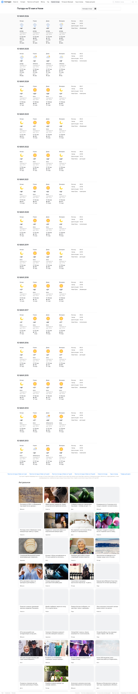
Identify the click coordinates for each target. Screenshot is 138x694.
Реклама (13, 693)
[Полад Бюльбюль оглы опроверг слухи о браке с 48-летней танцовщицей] (107, 627)
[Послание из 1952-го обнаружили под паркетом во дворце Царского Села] (31, 499)
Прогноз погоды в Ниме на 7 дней (62, 474)
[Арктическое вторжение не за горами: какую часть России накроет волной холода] (107, 550)
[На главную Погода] (7, 2)
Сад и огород (114, 474)
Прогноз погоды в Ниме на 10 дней (85, 474)
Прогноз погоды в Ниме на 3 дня (17, 474)
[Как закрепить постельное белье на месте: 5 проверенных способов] (82, 524)
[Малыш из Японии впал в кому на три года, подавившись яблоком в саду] (107, 678)
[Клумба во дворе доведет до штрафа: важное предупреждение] (56, 678)
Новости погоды (102, 474)
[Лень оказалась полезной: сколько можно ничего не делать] (107, 601)
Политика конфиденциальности (88, 693)
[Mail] (2, 2)
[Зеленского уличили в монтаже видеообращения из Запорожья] (82, 678)
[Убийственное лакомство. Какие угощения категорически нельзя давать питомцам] (56, 499)
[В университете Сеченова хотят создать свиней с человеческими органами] (107, 499)
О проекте (77, 693)
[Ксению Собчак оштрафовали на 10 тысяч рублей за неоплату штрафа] (56, 550)
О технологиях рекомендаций (104, 693)
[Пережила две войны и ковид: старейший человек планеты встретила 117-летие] (82, 550)
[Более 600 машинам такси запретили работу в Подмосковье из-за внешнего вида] (107, 652)
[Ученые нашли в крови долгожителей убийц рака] (56, 576)
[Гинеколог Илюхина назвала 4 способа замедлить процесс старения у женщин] (56, 627)
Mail (2, 693)
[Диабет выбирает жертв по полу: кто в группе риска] (56, 601)
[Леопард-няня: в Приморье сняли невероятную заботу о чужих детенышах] (31, 524)
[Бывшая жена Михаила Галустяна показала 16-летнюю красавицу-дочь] (107, 576)
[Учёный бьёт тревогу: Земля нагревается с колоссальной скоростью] (82, 627)
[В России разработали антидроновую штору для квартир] (31, 627)
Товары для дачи (125, 474)
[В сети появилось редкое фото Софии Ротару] (82, 652)
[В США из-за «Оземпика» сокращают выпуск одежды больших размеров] (56, 652)
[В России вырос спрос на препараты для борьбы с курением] (31, 576)
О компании (7, 693)
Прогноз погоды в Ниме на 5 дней (39, 474)
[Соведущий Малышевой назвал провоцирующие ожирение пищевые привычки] (31, 550)
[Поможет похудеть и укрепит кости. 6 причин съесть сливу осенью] (107, 524)
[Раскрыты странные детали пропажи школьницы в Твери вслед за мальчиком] (31, 678)
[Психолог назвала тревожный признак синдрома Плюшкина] (31, 601)
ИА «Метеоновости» (132, 693)
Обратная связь (115, 693)
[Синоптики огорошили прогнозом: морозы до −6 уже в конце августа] (82, 576)
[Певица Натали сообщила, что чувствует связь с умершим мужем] (82, 601)
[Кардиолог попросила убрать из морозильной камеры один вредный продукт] (56, 524)
